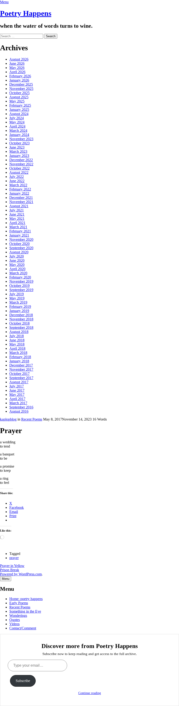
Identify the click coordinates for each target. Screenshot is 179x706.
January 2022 (19, 193)
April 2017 (17, 399)
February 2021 (20, 231)
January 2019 (19, 311)
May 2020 (16, 265)
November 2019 (21, 281)
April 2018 (17, 348)
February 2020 (20, 277)
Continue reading (89, 693)
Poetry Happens (25, 13)
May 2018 (16, 344)
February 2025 (20, 105)
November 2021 (21, 202)
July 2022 (16, 177)
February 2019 (20, 307)
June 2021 (16, 214)
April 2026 (17, 72)
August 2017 (18, 382)
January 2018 (19, 361)
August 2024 (18, 114)
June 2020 (16, 260)
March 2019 (18, 302)
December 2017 (21, 365)
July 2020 (16, 256)
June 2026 (16, 63)
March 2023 (18, 151)
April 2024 (17, 126)
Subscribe (23, 681)
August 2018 (18, 332)
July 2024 (16, 118)
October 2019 (19, 286)
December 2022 (21, 160)
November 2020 (21, 239)
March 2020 (18, 273)
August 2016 (18, 411)
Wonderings (18, 616)
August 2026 (18, 59)
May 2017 (16, 395)
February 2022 (20, 189)
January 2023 (19, 156)
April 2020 (17, 269)
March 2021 (18, 227)
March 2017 (18, 403)
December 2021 (21, 198)
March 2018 (18, 353)
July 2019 (16, 294)
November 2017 (21, 369)
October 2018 (19, 323)
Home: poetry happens (26, 599)
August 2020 (18, 252)
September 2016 (21, 407)
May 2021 (16, 219)
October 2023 (19, 143)
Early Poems (18, 603)
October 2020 (19, 244)
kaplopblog (8, 419)
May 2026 (16, 68)
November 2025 (21, 89)
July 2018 (16, 336)
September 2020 (21, 248)
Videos (14, 624)
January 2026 (19, 80)
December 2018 (21, 315)
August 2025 (18, 97)
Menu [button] (4, 2)
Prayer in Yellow (12, 566)
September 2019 (21, 290)
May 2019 (16, 298)
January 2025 (19, 110)
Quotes (14, 620)
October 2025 (19, 93)
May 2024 (16, 122)
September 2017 (21, 378)
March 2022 (18, 185)
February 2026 (20, 76)
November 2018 (21, 319)
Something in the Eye (25, 611)
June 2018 (16, 340)
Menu (5, 578)
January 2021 (19, 235)
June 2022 (16, 181)
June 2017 (16, 390)
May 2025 (16, 101)
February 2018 (20, 357)
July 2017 (16, 386)
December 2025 (21, 84)
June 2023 (16, 147)
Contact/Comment (22, 628)
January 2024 (19, 135)
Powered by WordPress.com (21, 574)
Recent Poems (31, 419)
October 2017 (19, 374)
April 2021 (17, 223)
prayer (14, 558)
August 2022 (18, 172)
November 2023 (21, 139)
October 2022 (19, 168)
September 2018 (21, 327)
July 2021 (16, 210)
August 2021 (18, 206)
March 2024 (18, 130)
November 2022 (21, 164)
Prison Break (9, 570)
